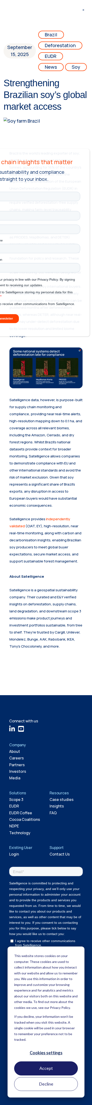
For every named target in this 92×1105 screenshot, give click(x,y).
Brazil (51, 34)
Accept (46, 1068)
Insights (57, 806)
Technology (19, 832)
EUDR (50, 56)
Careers (16, 758)
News (51, 67)
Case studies (62, 799)
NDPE (14, 826)
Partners (17, 764)
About (14, 751)
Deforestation (60, 45)
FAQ (53, 812)
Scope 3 (16, 799)
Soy (76, 67)
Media (14, 778)
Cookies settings (46, 1052)
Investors (17, 771)
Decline (46, 1083)
